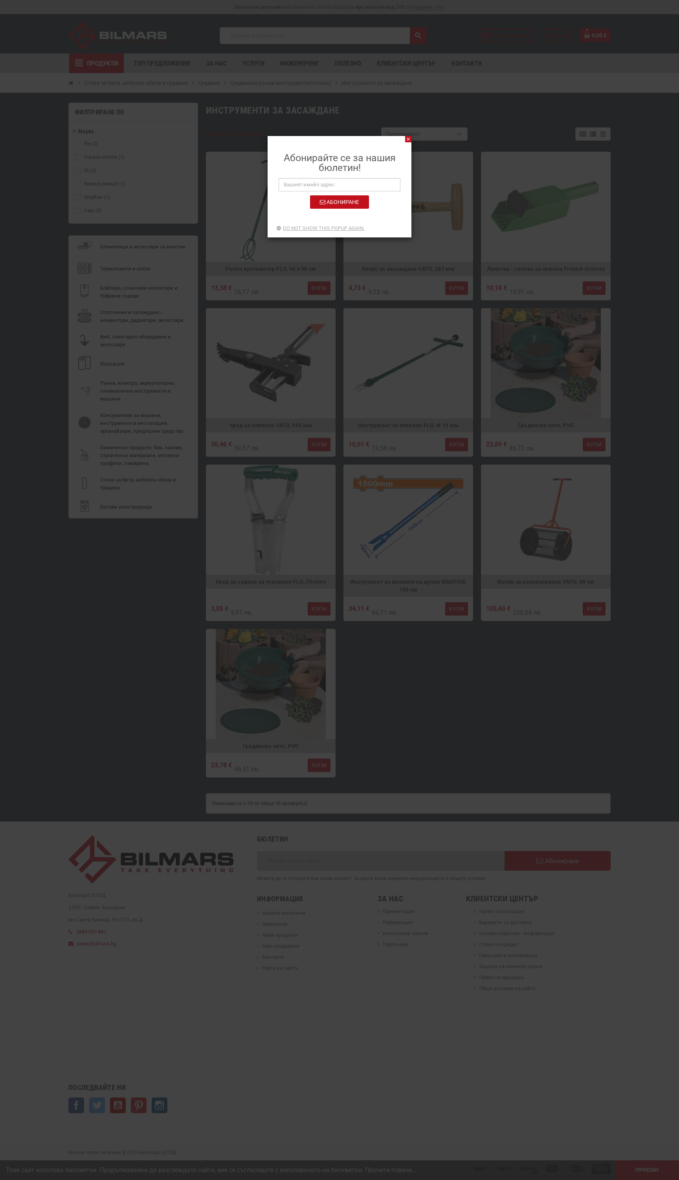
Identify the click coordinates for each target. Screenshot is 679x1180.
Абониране (342, 202)
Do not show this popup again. (324, 228)
